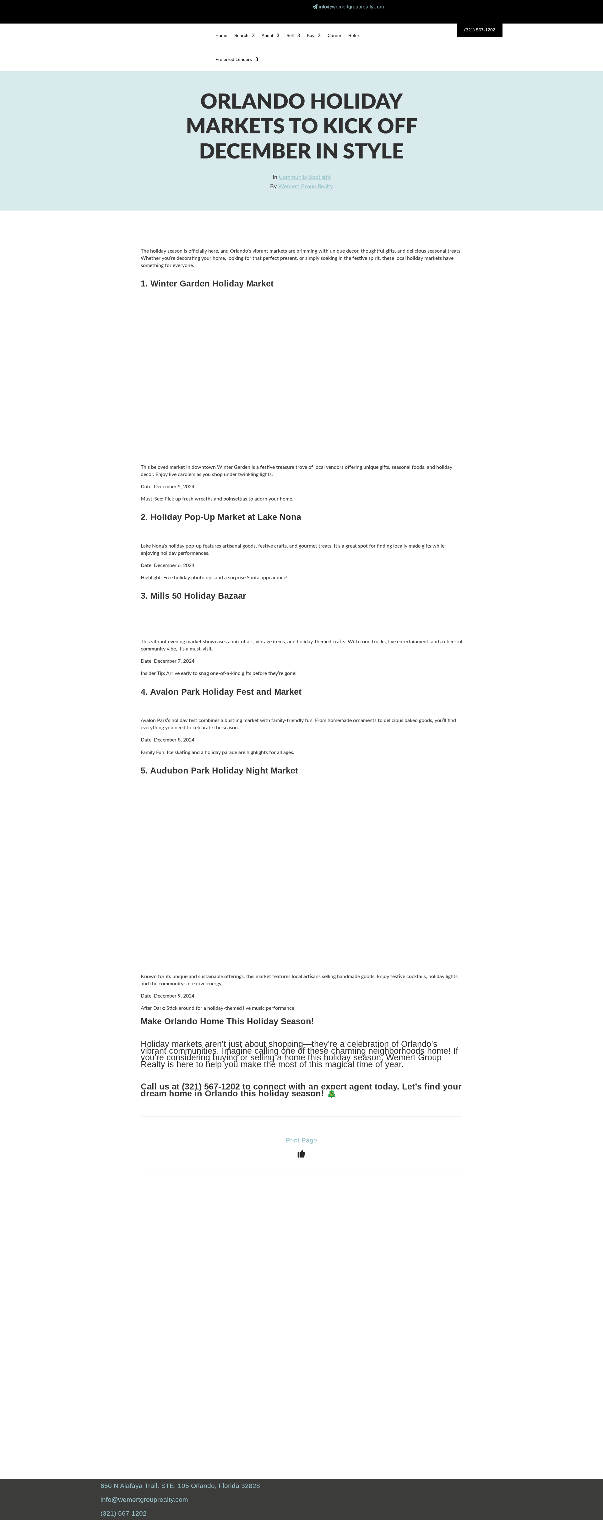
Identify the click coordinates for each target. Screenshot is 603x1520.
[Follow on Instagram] (478, 15)
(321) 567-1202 (479, 29)
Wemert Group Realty (305, 187)
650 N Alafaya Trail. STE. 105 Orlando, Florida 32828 (180, 1485)
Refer (353, 35)
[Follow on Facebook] (463, 15)
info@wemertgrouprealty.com (351, 6)
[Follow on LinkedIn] (493, 15)
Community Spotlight (305, 177)
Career (334, 35)
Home (221, 35)
